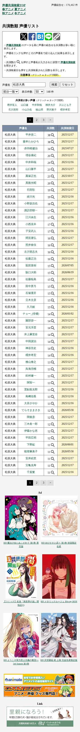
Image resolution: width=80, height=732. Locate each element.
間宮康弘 (31, 237)
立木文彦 (31, 299)
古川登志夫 (31, 251)
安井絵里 (31, 458)
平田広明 (31, 437)
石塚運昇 (31, 293)
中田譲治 (31, 341)
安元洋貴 (31, 327)
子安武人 (31, 231)
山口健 (24, 105)
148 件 (50, 91)
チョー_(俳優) (31, 313)
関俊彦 (31, 417)
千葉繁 (31, 472)
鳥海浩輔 (31, 368)
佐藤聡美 (31, 279)
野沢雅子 (51, 109)
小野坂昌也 (31, 203)
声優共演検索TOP (14, 5)
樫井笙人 (12, 105)
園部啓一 (31, 320)
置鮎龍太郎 (31, 389)
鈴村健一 (31, 375)
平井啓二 (31, 134)
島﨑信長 (31, 396)
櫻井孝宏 (65, 109)
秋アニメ (8, 13)
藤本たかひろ (31, 141)
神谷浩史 (31, 348)
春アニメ (8, 9)
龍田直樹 (31, 265)
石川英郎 (13, 109)
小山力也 (27, 109)
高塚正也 (31, 176)
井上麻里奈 (31, 334)
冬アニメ (20, 13)
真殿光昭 (31, 182)
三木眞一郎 (31, 423)
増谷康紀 (31, 155)
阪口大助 (31, 272)
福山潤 (39, 109)
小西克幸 (31, 224)
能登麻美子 (31, 451)
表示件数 (27, 91)
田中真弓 (31, 286)
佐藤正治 (31, 258)
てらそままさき (31, 410)
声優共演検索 (13, 45)
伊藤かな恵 (31, 430)
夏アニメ (20, 9)
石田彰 (31, 189)
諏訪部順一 (31, 210)
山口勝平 (31, 169)
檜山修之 (31, 361)
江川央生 (31, 217)
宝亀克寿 (31, 465)
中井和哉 (37, 105)
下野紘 (31, 444)
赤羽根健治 (31, 148)
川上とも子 (65, 105)
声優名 (6, 84)
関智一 (31, 382)
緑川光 (31, 196)
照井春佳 (31, 244)
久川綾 (31, 306)
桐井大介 (50, 105)
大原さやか (31, 403)
